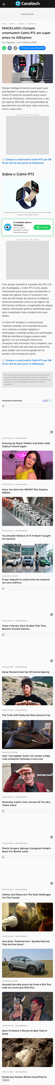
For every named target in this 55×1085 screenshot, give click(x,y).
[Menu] (3, 4)
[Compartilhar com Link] (15, 48)
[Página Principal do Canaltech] (27, 5)
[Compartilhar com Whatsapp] (4, 48)
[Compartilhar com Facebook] (10, 48)
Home (4, 24)
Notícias (12, 24)
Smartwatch (32, 24)
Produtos (21, 24)
